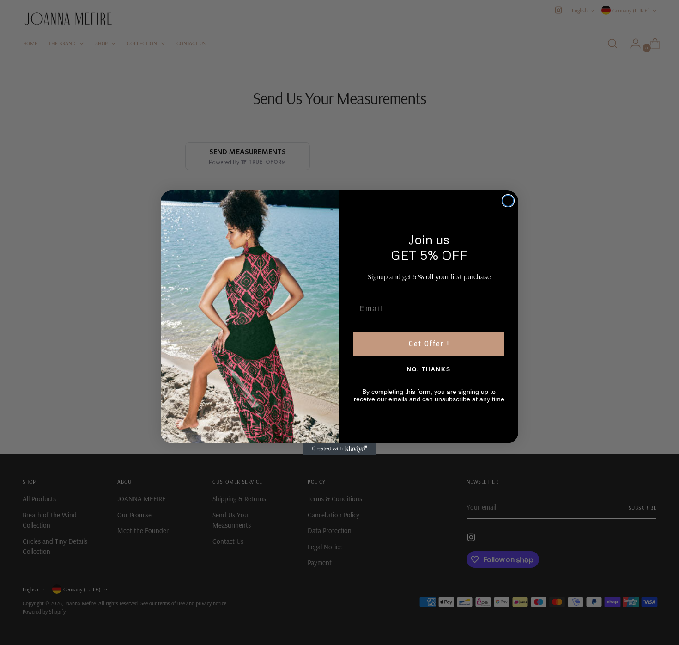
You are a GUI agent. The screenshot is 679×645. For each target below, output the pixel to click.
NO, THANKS (429, 369)
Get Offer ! (429, 343)
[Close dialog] (508, 200)
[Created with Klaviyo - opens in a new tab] (339, 449)
